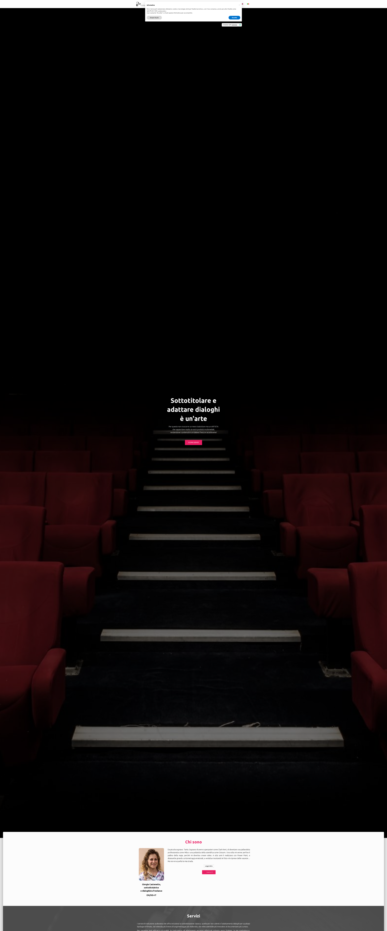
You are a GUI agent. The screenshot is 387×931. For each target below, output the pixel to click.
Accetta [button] (234, 17)
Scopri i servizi (193, 442)
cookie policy (162, 11)
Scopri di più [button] (154, 17)
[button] (209, 872)
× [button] (239, 5)
